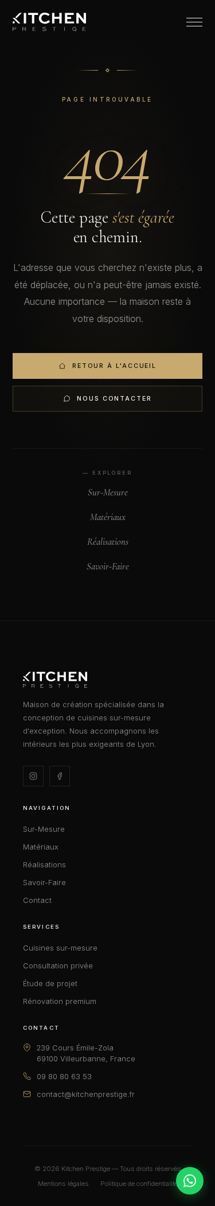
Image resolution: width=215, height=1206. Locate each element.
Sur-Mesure (108, 492)
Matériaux (108, 517)
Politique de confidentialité (139, 1184)
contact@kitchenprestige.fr (86, 1094)
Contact (37, 900)
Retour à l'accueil (114, 366)
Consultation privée (58, 965)
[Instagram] (33, 776)
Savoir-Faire (108, 566)
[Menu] (194, 22)
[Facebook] (59, 776)
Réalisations (107, 542)
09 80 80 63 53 (64, 1076)
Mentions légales (63, 1184)
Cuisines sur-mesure (60, 948)
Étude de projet (50, 983)
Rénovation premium (59, 1001)
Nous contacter (114, 398)
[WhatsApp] (190, 1181)
